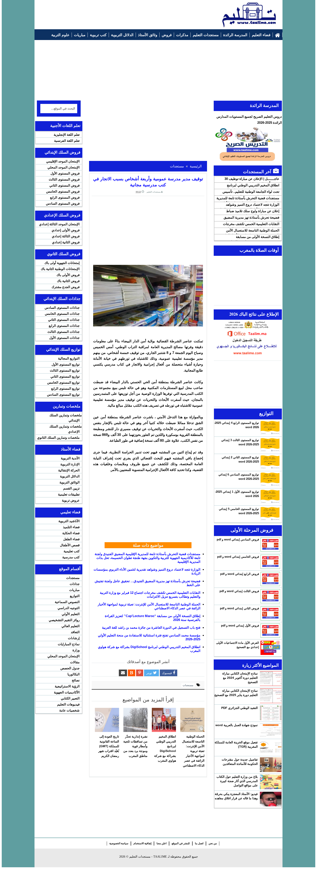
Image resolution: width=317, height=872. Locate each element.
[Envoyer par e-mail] (123, 673)
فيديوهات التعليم (68, 704)
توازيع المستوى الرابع (65, 388)
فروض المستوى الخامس (63, 191)
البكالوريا (73, 674)
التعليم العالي (70, 626)
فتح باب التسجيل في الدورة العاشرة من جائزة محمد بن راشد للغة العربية (151, 627)
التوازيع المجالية (69, 358)
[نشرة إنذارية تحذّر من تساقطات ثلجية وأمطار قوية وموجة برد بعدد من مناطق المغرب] (135, 720)
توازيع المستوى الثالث (65, 370)
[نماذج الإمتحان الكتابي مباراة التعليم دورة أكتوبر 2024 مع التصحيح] (270, 678)
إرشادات (74, 638)
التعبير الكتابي (70, 698)
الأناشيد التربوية (69, 521)
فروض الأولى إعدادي (66, 230)
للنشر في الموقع (181, 843)
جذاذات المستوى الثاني (64, 319)
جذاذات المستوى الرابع (64, 325)
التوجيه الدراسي (69, 608)
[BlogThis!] (131, 673)
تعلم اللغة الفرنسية (67, 140)
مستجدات (188, 685)
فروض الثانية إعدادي (66, 242)
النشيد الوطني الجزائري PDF (239, 708)
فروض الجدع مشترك (66, 287)
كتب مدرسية (71, 557)
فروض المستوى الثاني (64, 185)
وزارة (76, 650)
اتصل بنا (199, 843)
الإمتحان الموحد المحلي (63, 167)
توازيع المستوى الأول (66, 364)
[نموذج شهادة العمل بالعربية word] (270, 730)
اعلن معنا (161, 843)
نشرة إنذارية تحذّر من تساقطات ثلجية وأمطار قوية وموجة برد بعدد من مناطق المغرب (135, 746)
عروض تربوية (71, 500)
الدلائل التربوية (70, 476)
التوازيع (75, 596)
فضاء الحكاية (71, 533)
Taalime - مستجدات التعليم (148, 856)
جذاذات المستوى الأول (64, 338)
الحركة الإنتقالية (69, 470)
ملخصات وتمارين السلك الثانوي (58, 437)
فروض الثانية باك (68, 281)
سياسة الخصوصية (118, 843)
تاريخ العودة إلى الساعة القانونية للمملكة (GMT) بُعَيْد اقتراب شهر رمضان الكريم (108, 746)
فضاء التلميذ (71, 527)
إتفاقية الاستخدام (142, 843)
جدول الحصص (70, 668)
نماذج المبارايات (69, 644)
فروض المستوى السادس (63, 203)
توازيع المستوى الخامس (63, 382)
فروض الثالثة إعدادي (66, 236)
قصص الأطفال (70, 545)
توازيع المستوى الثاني (65, 376)
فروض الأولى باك (68, 275)
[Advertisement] (115, 12)
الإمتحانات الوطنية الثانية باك (60, 269)
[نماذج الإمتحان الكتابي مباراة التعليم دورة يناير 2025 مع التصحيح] (270, 695)
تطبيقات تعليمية (69, 494)
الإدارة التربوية (70, 464)
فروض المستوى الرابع (65, 197)
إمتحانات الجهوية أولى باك (62, 263)
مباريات (74, 590)
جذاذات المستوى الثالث (63, 331)
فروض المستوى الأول (65, 173)
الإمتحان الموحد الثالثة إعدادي (59, 224)
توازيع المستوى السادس (63, 394)
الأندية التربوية (70, 458)
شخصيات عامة (69, 710)
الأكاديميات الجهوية (67, 692)
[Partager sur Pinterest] (139, 673)
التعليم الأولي (71, 614)
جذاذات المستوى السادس (62, 307)
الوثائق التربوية (70, 482)
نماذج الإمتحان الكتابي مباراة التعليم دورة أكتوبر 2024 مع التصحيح (240, 678)
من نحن (213, 843)
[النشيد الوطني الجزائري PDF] (270, 713)
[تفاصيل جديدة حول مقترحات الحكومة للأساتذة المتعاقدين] (270, 764)
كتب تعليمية (72, 551)
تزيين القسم (71, 488)
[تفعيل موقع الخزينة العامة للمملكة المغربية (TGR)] (270, 747)
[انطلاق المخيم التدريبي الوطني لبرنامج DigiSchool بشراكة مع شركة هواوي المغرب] (164, 720)
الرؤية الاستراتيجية (67, 686)
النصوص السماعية (67, 602)
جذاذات (75, 584)
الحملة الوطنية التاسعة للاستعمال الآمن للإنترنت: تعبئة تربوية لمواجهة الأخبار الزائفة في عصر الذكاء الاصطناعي (193, 751)
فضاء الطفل (71, 539)
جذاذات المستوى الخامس (62, 313)
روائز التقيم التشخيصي (64, 620)
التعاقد (75, 632)
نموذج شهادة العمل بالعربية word (236, 725)
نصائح (76, 680)
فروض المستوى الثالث (64, 179)
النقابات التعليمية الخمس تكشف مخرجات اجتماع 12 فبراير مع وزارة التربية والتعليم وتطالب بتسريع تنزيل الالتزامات (150, 594)
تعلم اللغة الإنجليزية (67, 134)
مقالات (75, 662)
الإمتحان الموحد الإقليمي (63, 161)
